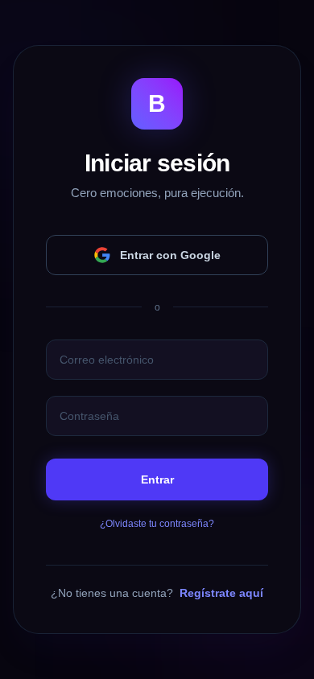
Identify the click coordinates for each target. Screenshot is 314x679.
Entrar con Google (170, 255)
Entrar (157, 479)
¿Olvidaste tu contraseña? (157, 523)
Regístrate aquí (221, 592)
